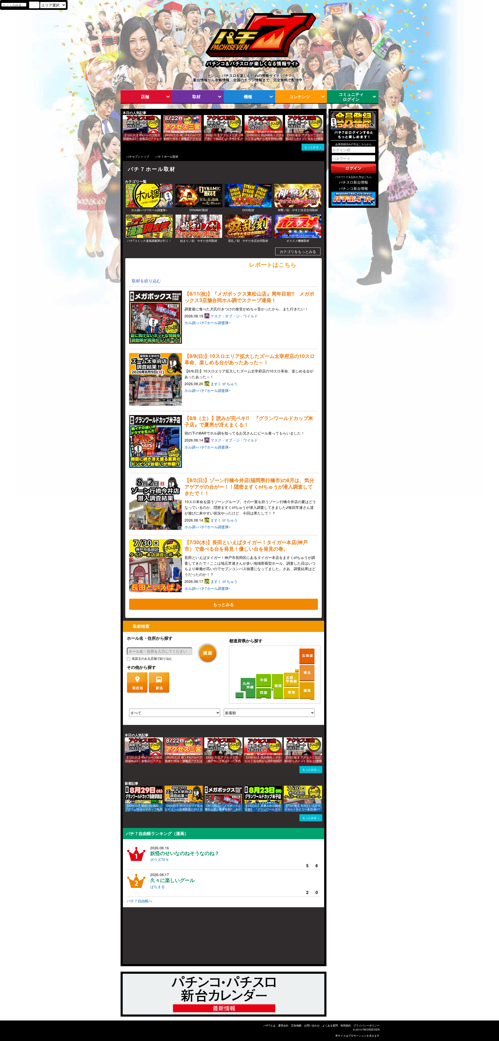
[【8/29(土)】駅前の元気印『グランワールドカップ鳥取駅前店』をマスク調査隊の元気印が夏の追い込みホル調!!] (126, 788)
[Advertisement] (147, 938)
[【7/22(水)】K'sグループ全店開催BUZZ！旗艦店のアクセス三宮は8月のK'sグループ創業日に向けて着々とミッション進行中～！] (124, 117)
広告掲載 (296, 1025)
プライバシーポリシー (366, 1025)
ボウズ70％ (159, 859)
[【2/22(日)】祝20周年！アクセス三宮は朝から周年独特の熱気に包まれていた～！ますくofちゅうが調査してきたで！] (246, 117)
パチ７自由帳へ (139, 900)
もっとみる (311, 147)
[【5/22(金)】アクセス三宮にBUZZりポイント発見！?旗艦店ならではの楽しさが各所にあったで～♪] (287, 117)
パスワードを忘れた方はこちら (353, 177)
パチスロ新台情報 (353, 182)
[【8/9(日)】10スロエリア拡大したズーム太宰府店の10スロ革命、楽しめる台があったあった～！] (166, 788)
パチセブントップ (137, 156)
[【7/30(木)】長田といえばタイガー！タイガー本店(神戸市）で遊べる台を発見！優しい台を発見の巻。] (285, 788)
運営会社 (283, 1025)
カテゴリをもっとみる (298, 251)
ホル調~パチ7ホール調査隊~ (208, 322)
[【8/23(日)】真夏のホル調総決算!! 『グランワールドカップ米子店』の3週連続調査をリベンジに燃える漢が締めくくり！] (246, 788)
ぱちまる (157, 886)
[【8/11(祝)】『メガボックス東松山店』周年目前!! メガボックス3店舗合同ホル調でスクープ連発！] (206, 788)
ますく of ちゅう (225, 383)
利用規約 (345, 1025)
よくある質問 (330, 1025)
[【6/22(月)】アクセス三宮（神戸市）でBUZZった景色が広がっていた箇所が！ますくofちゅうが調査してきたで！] (205, 117)
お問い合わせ (312, 1025)
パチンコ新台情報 (353, 188)
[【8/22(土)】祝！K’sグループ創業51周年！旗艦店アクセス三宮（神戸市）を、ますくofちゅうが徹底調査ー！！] (165, 117)
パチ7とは (269, 1025)
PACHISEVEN (371, 1029)
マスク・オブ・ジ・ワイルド (235, 315)
